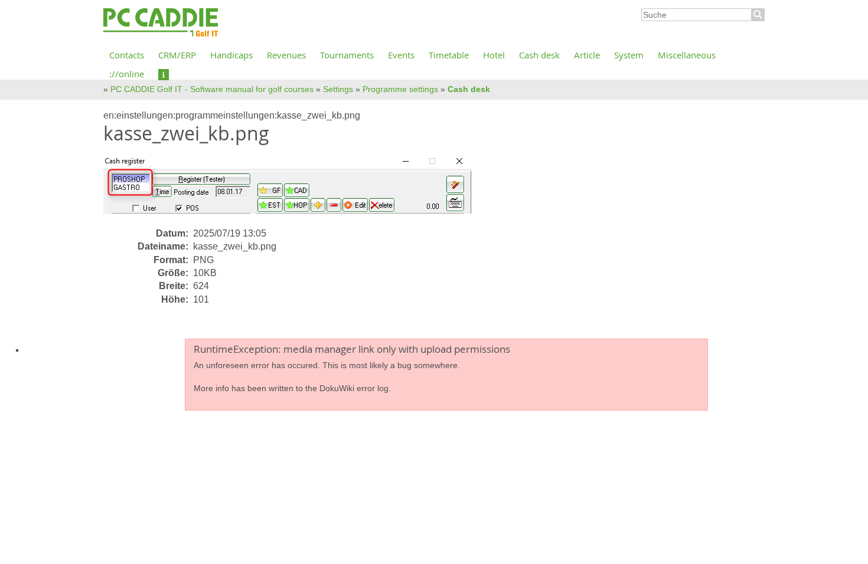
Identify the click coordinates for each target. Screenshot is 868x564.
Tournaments (347, 55)
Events (401, 55)
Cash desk (539, 55)
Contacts (126, 55)
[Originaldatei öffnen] (294, 190)
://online (126, 74)
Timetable (449, 55)
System (629, 55)
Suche (758, 14)
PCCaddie (160, 23)
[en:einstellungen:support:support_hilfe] (163, 74)
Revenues (286, 55)
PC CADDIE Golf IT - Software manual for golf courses (212, 89)
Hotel (494, 55)
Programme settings (400, 89)
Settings (338, 89)
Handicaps (231, 55)
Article (587, 55)
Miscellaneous (687, 55)
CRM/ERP (177, 55)
